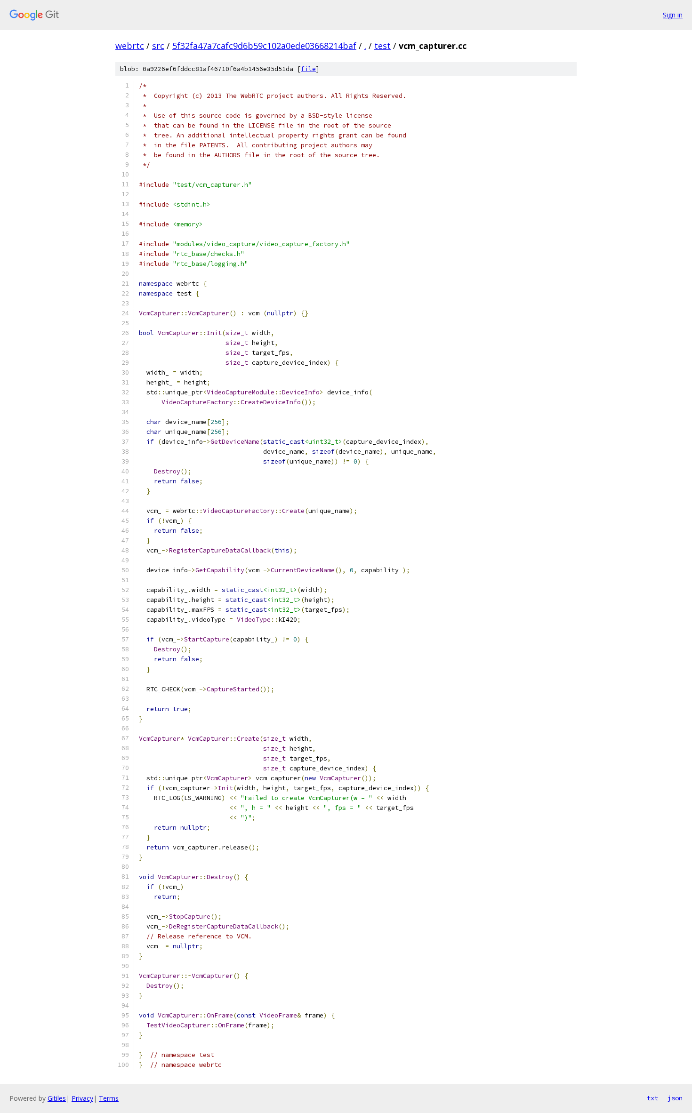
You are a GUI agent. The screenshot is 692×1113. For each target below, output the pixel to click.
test (382, 45)
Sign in (673, 14)
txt (652, 1098)
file (308, 69)
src (158, 45)
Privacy (82, 1098)
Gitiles (57, 1098)
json (675, 1098)
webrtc (129, 45)
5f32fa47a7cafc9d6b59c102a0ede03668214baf (264, 45)
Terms (109, 1098)
